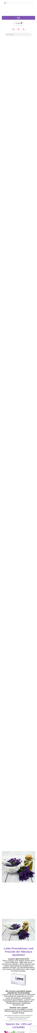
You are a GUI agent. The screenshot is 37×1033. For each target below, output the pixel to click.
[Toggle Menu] (18, 18)
